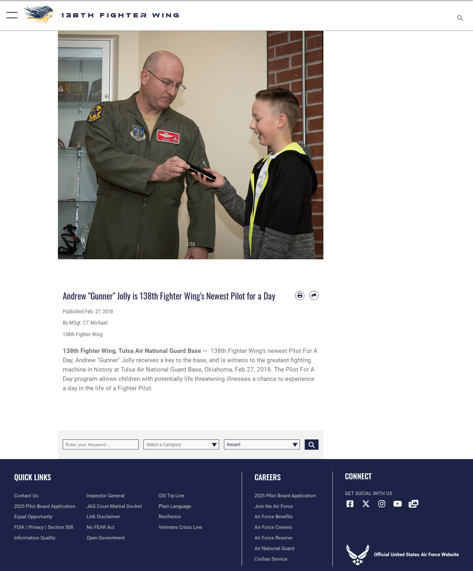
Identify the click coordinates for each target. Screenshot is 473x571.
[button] (10, 15)
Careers (268, 477)
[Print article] (299, 295)
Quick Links (32, 477)
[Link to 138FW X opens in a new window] (366, 504)
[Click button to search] (312, 444)
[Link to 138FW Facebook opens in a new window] (350, 504)
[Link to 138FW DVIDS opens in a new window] (413, 504)
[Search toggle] (461, 15)
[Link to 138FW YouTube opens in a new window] (397, 504)
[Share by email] (314, 295)
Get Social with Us (368, 493)
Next (310, 145)
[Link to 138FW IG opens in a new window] (381, 504)
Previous (71, 145)
